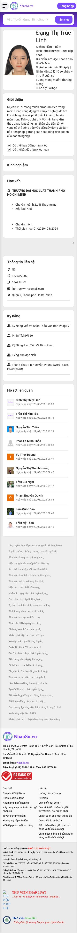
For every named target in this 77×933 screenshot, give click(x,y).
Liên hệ (42, 788)
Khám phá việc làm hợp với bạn (26, 635)
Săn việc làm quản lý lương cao (26, 557)
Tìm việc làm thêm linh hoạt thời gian (29, 575)
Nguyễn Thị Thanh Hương (32, 468)
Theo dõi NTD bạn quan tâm (24, 623)
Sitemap (43, 798)
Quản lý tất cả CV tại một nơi (25, 647)
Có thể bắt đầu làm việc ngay (31, 149)
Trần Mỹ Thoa (25, 522)
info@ (19, 762)
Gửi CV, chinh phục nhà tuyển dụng (28, 653)
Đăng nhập (67, 6)
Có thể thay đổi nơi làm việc (30, 145)
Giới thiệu (8, 788)
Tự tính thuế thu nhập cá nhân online (29, 605)
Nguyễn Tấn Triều (27, 427)
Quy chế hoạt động (49, 802)
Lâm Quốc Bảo (25, 509)
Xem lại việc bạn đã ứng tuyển (25, 641)
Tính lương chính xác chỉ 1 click (26, 611)
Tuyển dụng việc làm (14, 815)
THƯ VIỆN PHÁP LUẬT (29, 892)
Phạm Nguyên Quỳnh (29, 495)
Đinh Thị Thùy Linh (28, 400)
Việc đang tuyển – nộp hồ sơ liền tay (29, 563)
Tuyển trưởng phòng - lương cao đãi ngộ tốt (33, 551)
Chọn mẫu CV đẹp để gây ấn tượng (28, 671)
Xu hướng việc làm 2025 (22, 713)
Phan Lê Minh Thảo (28, 441)
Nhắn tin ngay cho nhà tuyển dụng (28, 593)
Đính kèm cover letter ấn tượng (26, 665)
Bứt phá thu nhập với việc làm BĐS (28, 569)
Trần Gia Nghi (25, 482)
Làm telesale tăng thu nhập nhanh (28, 683)
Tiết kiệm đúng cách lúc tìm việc (26, 701)
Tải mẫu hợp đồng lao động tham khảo (30, 695)
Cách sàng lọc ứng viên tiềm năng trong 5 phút (35, 707)
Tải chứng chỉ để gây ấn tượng (25, 659)
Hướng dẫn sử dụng (50, 793)
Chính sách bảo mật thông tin (55, 815)
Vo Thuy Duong (26, 454)
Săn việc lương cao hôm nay (24, 617)
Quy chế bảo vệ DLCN (50, 820)
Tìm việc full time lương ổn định (26, 581)
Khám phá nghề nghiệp (16, 802)
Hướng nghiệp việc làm (16, 820)
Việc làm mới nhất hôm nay (24, 587)
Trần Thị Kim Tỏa (27, 413)
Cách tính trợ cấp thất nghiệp (25, 599)
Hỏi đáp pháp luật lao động (18, 825)
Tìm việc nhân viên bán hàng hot (27, 677)
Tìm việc (63, 19)
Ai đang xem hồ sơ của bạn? (24, 629)
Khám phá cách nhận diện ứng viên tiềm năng (34, 719)
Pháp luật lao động (13, 798)
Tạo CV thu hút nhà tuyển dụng (26, 689)
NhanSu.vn (26, 5)
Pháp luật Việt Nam (14, 793)
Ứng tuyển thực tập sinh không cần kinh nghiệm (35, 545)
